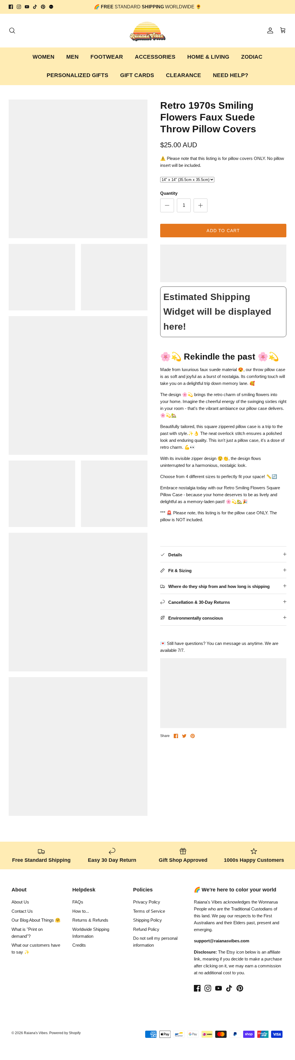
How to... (80, 911)
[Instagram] (19, 7)
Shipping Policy (147, 920)
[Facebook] (11, 7)
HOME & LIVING (208, 57)
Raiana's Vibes (36, 1033)
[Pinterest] (43, 7)
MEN (72, 57)
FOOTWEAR (106, 57)
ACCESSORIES (155, 57)
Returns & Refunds (90, 920)
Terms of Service (149, 911)
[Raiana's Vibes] (148, 31)
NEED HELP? (230, 75)
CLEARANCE (183, 75)
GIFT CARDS (137, 75)
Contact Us (22, 911)
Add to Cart (223, 230)
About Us (20, 901)
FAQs (77, 901)
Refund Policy (146, 929)
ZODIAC (251, 57)
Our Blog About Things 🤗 (36, 920)
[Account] (269, 30)
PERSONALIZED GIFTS (77, 75)
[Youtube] (27, 7)
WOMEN (43, 57)
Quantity (168, 193)
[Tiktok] (35, 7)
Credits (79, 945)
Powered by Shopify (65, 1033)
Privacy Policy (146, 901)
